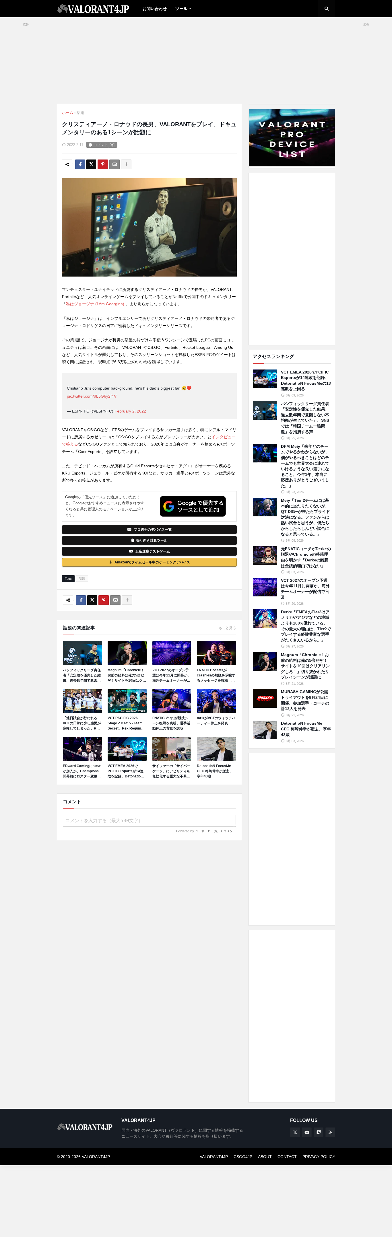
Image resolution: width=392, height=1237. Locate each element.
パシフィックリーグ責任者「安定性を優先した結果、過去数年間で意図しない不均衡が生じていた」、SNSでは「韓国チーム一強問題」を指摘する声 (82, 675)
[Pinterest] (103, 164)
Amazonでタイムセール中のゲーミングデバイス (152, 562)
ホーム (67, 112)
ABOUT (265, 1156)
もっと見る (227, 628)
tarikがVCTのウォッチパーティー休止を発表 (216, 720)
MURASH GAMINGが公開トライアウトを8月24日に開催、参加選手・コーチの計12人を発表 (305, 700)
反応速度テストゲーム (152, 551)
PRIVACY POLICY (318, 1156)
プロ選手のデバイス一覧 (153, 530)
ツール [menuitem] (181, 8)
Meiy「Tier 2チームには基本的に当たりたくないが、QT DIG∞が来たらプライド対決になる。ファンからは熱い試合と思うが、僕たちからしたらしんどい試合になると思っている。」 (305, 517)
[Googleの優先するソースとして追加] (193, 506)
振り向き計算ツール (151, 540)
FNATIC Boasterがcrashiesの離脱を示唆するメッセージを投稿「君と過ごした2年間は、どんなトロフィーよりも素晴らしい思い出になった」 (216, 675)
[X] (91, 164)
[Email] (114, 164)
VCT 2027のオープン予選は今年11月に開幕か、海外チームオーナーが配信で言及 (171, 675)
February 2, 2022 (130, 411)
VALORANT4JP (214, 1156)
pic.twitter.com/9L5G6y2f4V (92, 396)
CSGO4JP (243, 1156)
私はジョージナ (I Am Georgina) (95, 304)
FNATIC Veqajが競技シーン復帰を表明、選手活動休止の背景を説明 (171, 723)
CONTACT (287, 1156)
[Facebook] (80, 164)
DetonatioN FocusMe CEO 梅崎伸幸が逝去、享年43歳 (215, 771)
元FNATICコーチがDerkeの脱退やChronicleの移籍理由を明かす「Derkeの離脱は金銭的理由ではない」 (306, 557)
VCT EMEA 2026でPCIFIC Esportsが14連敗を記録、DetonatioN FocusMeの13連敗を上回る (126, 771)
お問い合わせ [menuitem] (155, 8)
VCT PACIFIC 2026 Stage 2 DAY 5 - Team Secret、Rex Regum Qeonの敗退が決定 (125, 723)
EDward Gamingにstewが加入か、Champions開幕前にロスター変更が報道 (82, 771)
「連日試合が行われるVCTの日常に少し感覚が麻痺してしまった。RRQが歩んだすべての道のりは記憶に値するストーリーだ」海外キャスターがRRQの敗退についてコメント (82, 723)
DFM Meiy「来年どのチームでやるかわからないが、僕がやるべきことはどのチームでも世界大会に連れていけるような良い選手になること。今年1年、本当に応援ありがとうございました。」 (305, 466)
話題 (80, 112)
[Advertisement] (292, 259)
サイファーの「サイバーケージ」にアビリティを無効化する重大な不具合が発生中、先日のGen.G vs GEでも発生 (171, 771)
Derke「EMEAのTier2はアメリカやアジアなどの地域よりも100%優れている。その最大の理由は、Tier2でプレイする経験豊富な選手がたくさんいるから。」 (306, 626)
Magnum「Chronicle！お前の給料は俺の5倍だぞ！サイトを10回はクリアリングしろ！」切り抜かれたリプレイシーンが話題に (127, 675)
